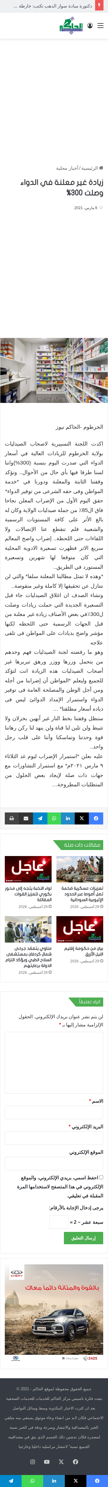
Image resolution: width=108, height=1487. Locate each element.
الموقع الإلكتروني (86, 1152)
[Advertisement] (54, 99)
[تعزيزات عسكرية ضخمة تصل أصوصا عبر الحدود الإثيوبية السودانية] (79, 869)
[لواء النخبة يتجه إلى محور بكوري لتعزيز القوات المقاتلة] (28, 869)
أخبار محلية (67, 168)
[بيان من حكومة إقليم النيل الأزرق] (79, 929)
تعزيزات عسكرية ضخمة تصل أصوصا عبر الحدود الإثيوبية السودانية (82, 894)
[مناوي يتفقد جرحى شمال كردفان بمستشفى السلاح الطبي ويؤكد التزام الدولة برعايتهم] (28, 929)
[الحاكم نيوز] (71, 26)
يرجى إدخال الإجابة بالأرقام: (76, 1207)
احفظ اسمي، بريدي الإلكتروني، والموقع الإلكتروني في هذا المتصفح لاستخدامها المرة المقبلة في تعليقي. (60, 1186)
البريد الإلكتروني (86, 1126)
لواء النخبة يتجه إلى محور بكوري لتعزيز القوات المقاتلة (28, 894)
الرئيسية (90, 168)
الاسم (96, 1101)
